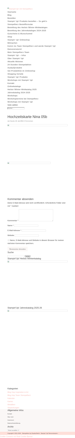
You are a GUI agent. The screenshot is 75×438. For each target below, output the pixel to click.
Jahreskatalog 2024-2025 (19, 93)
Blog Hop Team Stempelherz (19, 395)
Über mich (10, 417)
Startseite (12, 12)
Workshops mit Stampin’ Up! (20, 80)
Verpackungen (13, 408)
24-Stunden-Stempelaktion (19, 65)
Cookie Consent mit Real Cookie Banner (16, 436)
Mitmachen (12, 43)
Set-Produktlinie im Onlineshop (21, 71)
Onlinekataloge (14, 86)
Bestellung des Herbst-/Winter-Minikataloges (27, 27)
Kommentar (13, 221)
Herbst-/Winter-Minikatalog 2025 (22, 89)
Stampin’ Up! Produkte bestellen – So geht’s (27, 21)
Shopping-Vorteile (15, 74)
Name (11, 225)
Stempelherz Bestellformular (20, 24)
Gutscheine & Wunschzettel (20, 34)
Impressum (11, 420)
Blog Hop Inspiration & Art (18, 392)
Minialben (11, 405)
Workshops (12, 96)
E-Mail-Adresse (14, 230)
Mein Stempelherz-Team (18, 52)
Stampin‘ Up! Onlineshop (19, 40)
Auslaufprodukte (15, 68)
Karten (10, 401)
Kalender (11, 398)
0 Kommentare (28, 121)
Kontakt (11, 83)
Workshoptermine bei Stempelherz (23, 99)
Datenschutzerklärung (14, 423)
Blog (9, 15)
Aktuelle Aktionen (15, 62)
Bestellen (12, 18)
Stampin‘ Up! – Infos (17, 55)
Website (11, 235)
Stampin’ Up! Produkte (18, 77)
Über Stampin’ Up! (16, 58)
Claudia (12, 121)
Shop (10, 37)
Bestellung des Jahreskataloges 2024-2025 (27, 31)
